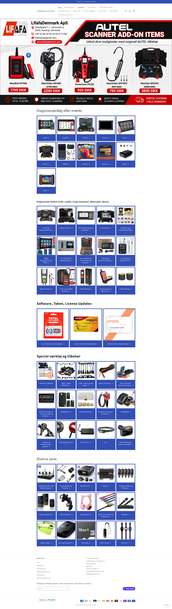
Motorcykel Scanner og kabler (86, 229)
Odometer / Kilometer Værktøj (104, 259)
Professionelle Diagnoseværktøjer (125, 229)
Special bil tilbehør (46, 383)
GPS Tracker (85, 442)
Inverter (105, 486)
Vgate (125, 164)
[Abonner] (67, 588)
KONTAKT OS (40, 565)
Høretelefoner (85, 514)
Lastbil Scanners (65, 228)
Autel (45, 138)
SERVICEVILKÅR (41, 569)
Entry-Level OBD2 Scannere (66, 290)
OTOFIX (85, 138)
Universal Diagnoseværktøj (45, 229)
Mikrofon (124, 514)
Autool (45, 164)
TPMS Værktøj (85, 289)
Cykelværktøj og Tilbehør (66, 487)
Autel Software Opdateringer (51, 344)
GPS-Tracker (104, 543)
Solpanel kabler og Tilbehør (126, 487)
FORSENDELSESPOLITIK (43, 572)
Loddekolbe (124, 412)
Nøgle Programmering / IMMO (46, 260)
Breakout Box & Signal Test (105, 290)
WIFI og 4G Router (65, 543)
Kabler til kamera (105, 383)
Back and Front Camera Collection (124, 384)
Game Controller (65, 514)
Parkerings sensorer (66, 442)
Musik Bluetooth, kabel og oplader (125, 443)
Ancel (125, 138)
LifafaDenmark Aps (83, 604)
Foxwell (85, 164)
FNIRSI (65, 164)
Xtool (45, 190)
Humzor (105, 164)
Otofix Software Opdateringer (118, 344)
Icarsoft (105, 138)
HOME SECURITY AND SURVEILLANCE (46, 487)
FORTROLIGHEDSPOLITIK (44, 578)
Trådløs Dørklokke (45, 514)
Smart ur (124, 543)
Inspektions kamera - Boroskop (106, 413)
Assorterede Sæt (85, 412)
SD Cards (85, 543)
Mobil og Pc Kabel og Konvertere (105, 515)
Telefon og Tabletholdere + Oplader (46, 444)
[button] (70, 7)
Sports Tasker (45, 543)
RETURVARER (40, 575)
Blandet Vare (85, 486)
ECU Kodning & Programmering (65, 259)
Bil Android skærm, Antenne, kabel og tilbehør (46, 414)
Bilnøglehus (65, 412)
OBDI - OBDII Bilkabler (66, 384)
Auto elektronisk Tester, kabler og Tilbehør (86, 260)
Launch (65, 138)
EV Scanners (104, 228)
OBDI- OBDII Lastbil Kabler (86, 384)
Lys (105, 442)
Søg (38, 562)
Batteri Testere (45, 289)
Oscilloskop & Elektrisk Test (125, 259)
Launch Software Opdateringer (85, 344)
